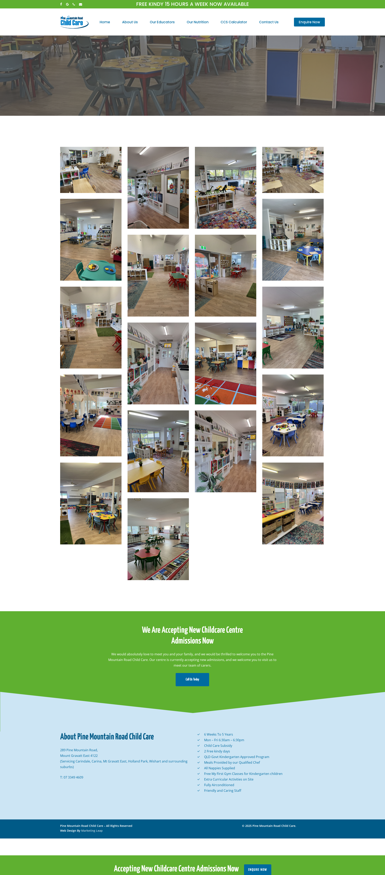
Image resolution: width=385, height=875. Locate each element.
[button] (192, 679)
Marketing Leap (92, 830)
